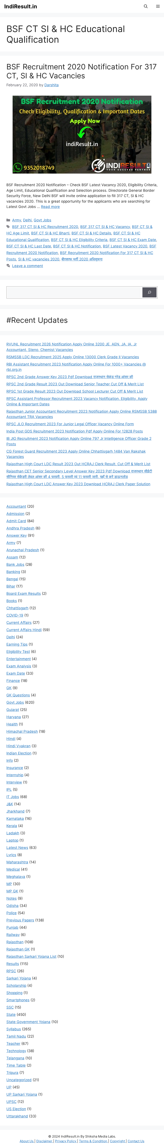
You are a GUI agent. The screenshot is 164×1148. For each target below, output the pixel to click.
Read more (50, 207)
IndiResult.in (20, 6)
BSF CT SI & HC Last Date (28, 246)
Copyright (118, 1141)
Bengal (12, 579)
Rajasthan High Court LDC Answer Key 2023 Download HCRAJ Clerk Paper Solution (78, 484)
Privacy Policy (66, 1141)
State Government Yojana (28, 1022)
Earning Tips (17, 644)
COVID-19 (14, 615)
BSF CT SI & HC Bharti (50, 233)
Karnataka (15, 818)
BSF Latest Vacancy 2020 (125, 246)
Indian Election (18, 753)
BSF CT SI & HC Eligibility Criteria (79, 240)
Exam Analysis (18, 666)
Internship (14, 775)
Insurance (14, 768)
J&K (9, 804)
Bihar (10, 586)
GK (9, 688)
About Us (27, 1141)
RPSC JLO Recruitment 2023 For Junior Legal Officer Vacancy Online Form (70, 424)
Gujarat (12, 710)
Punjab (12, 927)
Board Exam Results (23, 593)
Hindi (10, 739)
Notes (11, 898)
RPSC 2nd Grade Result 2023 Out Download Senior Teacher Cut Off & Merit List (75, 384)
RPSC (11, 971)
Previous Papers (20, 920)
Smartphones (17, 1000)
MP (9, 884)
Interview (14, 782)
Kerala (11, 826)
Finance (13, 681)
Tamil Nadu (16, 1036)
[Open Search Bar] (146, 6)
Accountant (16, 506)
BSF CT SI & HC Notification (77, 246)
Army (16, 220)
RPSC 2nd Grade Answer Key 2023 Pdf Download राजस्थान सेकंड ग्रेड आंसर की (69, 377)
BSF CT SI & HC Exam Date (133, 240)
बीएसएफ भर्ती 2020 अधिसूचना (82, 259)
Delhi (27, 220)
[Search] (149, 292)
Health (12, 724)
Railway (13, 935)
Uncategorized (19, 1080)
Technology (16, 1051)
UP (9, 1087)
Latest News (17, 847)
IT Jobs (12, 797)
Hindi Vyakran (18, 746)
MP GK (12, 891)
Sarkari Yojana (18, 978)
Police (11, 913)
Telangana (15, 1058)
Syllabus (13, 1029)
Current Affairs (19, 622)
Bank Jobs (15, 564)
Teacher (13, 1043)
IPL (9, 789)
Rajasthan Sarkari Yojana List (31, 956)
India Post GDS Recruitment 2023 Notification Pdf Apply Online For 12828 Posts (74, 431)
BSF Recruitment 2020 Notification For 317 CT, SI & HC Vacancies (81, 71)
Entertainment (18, 659)
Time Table (16, 1065)
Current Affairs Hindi (24, 630)
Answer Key (16, 535)
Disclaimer (44, 1141)
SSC (10, 1007)
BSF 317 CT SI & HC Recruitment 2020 (45, 227)
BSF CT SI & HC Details (91, 233)
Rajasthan (14, 942)
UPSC (11, 1102)
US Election (16, 1109)
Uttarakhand (17, 1116)
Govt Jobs (42, 220)
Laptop (12, 840)
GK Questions (18, 695)
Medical (13, 869)
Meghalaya (15, 877)
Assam (12, 557)
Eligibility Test (18, 651)
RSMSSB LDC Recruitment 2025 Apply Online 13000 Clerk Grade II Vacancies (72, 357)
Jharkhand (15, 811)
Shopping (14, 993)
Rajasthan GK (18, 949)
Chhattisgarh (17, 608)
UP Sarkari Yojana (21, 1094)
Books (11, 601)
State (11, 1014)
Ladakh (12, 833)
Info (9, 760)
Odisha (12, 906)
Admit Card (16, 521)
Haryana (13, 717)
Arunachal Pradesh (22, 550)
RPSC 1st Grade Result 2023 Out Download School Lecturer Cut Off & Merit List (74, 391)
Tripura (12, 1072)
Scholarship (16, 985)
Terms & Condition (93, 1141)
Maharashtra (17, 862)
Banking (13, 572)
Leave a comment (27, 266)
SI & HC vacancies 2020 (38, 259)
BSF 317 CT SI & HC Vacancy (105, 227)
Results (12, 964)
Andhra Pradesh (20, 528)
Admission (15, 514)
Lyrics (11, 855)
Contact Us (136, 1141)
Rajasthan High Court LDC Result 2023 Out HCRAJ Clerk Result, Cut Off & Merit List (78, 464)
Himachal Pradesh (22, 731)
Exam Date (15, 673)
